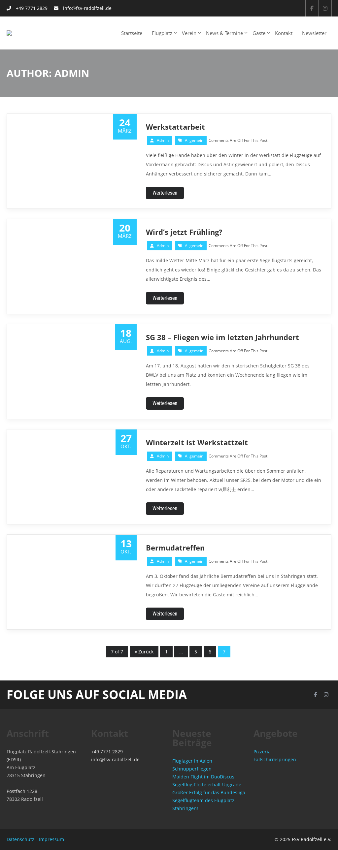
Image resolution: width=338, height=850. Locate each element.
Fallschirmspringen (275, 759)
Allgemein (194, 140)
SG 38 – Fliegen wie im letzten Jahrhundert (222, 337)
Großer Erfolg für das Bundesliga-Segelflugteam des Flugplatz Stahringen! (209, 800)
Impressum (51, 839)
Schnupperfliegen (192, 769)
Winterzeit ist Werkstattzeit (197, 442)
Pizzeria (262, 751)
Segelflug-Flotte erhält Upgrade (206, 784)
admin (163, 140)
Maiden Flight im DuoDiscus (203, 776)
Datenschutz (20, 839)
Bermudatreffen (175, 547)
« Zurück (144, 651)
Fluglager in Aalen (192, 761)
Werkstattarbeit (175, 127)
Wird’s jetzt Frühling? (184, 232)
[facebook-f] (312, 8)
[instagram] (325, 8)
